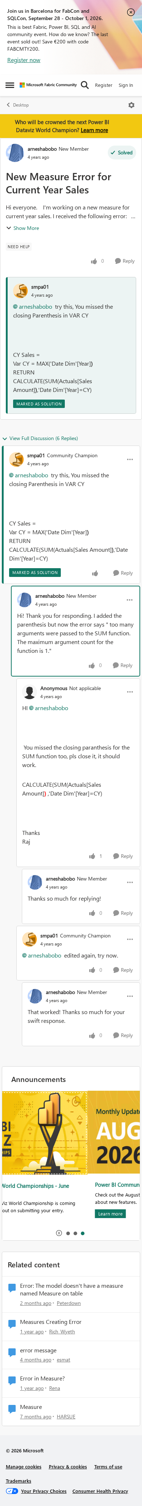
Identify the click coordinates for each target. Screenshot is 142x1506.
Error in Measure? (42, 1378)
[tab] (67, 1233)
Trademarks (18, 1481)
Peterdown (69, 1302)
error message (38, 1350)
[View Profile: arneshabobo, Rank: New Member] (15, 153)
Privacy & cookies (68, 1466)
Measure (31, 1406)
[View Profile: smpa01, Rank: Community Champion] (16, 459)
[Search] (84, 85)
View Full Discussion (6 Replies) (43, 438)
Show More (26, 227)
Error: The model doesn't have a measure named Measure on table (71, 1289)
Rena (54, 1387)
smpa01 (40, 286)
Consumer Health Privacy (100, 1491)
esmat (63, 1359)
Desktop (21, 105)
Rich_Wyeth (62, 1331)
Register (104, 85)
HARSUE (66, 1416)
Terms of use (108, 1466)
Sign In (126, 85)
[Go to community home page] (48, 85)
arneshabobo (42, 148)
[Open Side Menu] (10, 85)
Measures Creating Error (51, 1321)
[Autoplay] (59, 1233)
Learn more (94, 130)
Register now (23, 59)
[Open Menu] (131, 105)
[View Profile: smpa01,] (20, 291)
